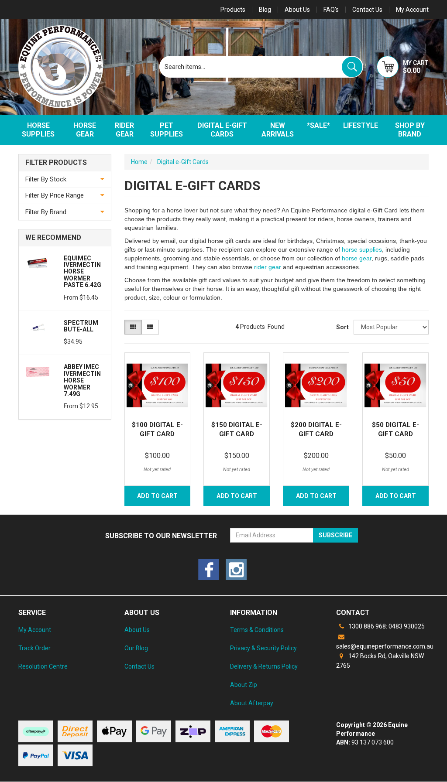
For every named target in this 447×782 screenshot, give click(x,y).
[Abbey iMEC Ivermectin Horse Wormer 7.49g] (38, 371)
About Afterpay (251, 703)
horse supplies (362, 249)
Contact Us (367, 10)
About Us (297, 10)
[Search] (352, 67)
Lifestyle (360, 125)
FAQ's (331, 10)
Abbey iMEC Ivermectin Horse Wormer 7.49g (82, 380)
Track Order (34, 648)
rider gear (267, 266)
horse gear (356, 258)
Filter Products (56, 163)
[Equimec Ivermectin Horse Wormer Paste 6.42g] (38, 262)
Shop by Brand (410, 129)
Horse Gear (84, 129)
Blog (265, 10)
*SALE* (318, 125)
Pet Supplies (166, 129)
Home (139, 161)
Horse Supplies (38, 129)
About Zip (243, 684)
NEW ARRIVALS (277, 129)
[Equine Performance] (60, 67)
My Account (34, 629)
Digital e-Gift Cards (222, 129)
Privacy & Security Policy (263, 648)
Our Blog (136, 648)
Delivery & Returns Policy (264, 666)
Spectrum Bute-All (81, 326)
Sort (341, 327)
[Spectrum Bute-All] (38, 327)
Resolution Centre (43, 666)
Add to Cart (157, 495)
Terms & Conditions (257, 629)
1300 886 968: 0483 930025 (386, 626)
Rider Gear (124, 129)
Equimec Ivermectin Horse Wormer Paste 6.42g (82, 272)
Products (232, 10)
